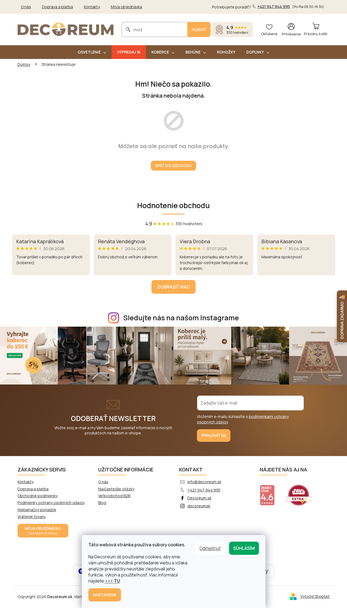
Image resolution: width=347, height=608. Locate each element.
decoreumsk (198, 505)
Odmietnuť (210, 548)
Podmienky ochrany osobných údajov (51, 502)
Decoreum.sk (199, 497)
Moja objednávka (126, 6)
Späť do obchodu (173, 165)
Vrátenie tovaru (32, 516)
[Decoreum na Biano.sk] (270, 491)
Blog (102, 502)
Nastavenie (104, 594)
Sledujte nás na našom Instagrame (181, 318)
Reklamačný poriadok (37, 509)
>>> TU (112, 581)
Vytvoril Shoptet (315, 596)
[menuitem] (92, 52)
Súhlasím (244, 548)
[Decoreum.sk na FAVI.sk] (302, 491)
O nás (26, 6)
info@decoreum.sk (204, 481)
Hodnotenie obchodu (173, 205)
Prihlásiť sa (213, 435)
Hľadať (199, 29)
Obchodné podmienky (38, 495)
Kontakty (92, 6)
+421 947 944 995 (204, 490)
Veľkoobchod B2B (114, 495)
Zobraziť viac (173, 287)
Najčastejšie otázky (116, 488)
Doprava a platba (57, 6)
